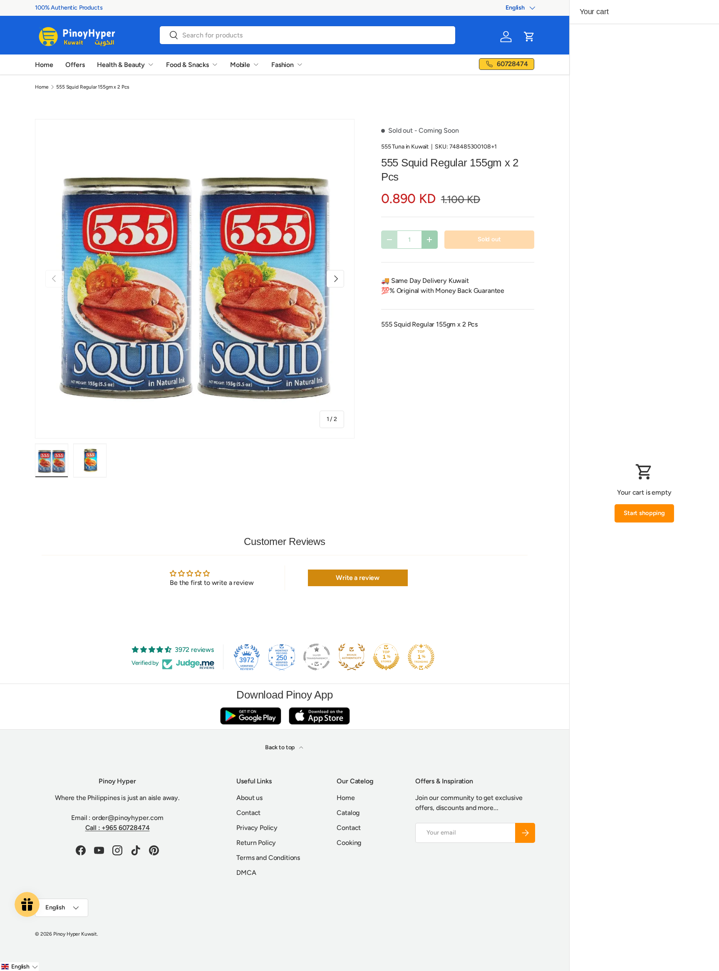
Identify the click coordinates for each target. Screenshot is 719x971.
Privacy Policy (257, 828)
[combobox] (307, 35)
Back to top (280, 747)
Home (44, 65)
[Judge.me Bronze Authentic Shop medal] (351, 657)
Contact (248, 813)
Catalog (348, 813)
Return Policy (256, 843)
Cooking (349, 843)
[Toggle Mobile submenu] (256, 64)
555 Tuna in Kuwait (405, 146)
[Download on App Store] (319, 715)
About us (249, 798)
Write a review (357, 578)
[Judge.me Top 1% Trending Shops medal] (421, 657)
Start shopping (644, 513)
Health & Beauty (121, 65)
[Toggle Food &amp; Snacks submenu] (215, 64)
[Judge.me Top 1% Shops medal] (386, 657)
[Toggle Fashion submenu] (300, 64)
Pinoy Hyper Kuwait (75, 934)
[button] (529, 36)
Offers (74, 65)
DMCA (246, 873)
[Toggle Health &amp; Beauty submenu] (151, 64)
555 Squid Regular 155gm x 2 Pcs (92, 86)
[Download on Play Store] (250, 715)
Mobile (240, 65)
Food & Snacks (187, 65)
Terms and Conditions (268, 858)
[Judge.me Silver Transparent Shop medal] (316, 657)
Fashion (282, 65)
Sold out (489, 239)
